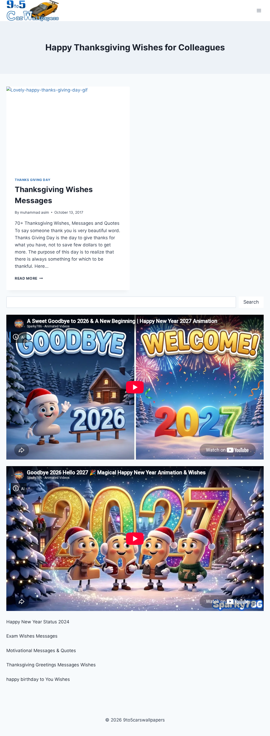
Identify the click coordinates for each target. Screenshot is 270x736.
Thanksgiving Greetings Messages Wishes (51, 664)
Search (251, 302)
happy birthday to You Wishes (38, 679)
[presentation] (68, 128)
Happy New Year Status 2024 (37, 621)
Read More (29, 278)
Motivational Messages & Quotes (41, 650)
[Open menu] (259, 10)
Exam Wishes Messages (31, 636)
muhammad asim (34, 212)
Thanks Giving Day (32, 180)
